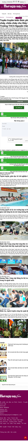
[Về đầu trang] (25, 437)
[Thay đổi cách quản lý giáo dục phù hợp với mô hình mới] (3, 362)
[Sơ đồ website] (14, 2)
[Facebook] (16, 2)
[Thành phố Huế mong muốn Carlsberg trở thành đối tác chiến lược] (3, 347)
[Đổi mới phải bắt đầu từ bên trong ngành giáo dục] (3, 354)
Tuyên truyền (3, 98)
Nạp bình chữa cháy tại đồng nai (8, 384)
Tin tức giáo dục (16, 13)
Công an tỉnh (8, 99)
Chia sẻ (18, 17)
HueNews (22, 2)
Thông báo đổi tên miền (8, 432)
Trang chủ (4, 13)
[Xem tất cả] (2, 7)
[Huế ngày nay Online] (16, 7)
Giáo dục (9, 13)
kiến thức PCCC (10, 98)
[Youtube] (18, 2)
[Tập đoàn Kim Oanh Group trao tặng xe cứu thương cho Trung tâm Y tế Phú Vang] (3, 378)
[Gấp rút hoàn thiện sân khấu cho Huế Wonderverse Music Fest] (3, 370)
